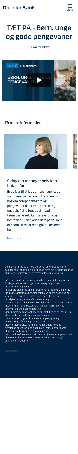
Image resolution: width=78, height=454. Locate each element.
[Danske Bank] (19, 7)
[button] (39, 80)
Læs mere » (11, 350)
